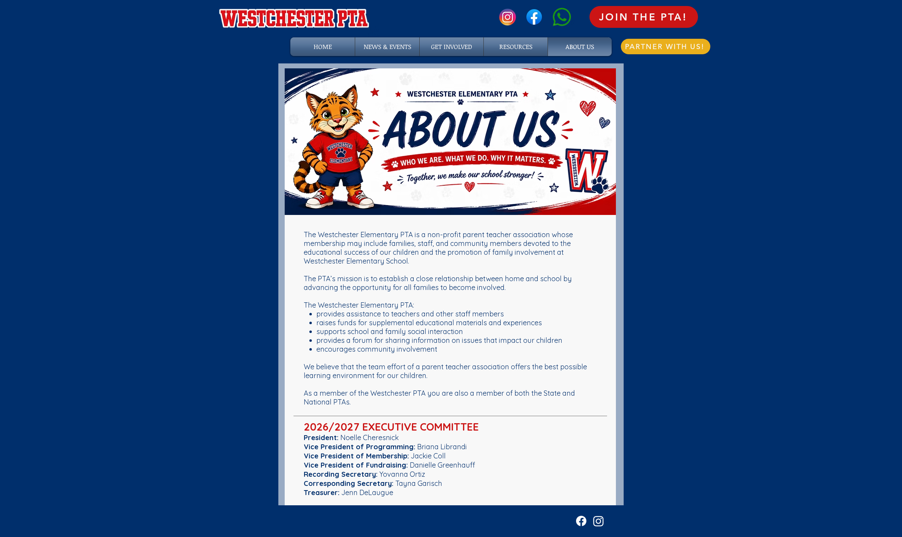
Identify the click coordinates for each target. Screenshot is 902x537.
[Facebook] (581, 521)
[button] (516, 46)
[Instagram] (598, 521)
